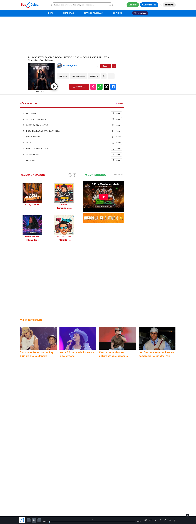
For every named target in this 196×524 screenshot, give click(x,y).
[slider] (49, 522)
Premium (141, 13)
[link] (75, 65)
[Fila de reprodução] (150, 520)
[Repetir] (160, 520)
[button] (65, 113)
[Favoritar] (97, 66)
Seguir (105, 66)
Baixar (118, 113)
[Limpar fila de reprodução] (174, 520)
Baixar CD (80, 87)
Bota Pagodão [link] (70, 65)
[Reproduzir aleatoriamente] (155, 520)
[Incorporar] (165, 520)
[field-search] (109, 4)
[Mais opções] (111, 76)
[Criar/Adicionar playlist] (169, 520)
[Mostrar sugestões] (114, 66)
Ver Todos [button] (119, 175)
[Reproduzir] (54, 86)
